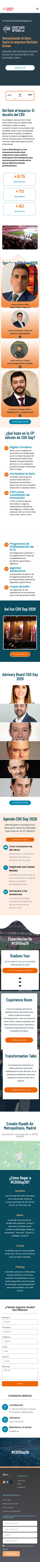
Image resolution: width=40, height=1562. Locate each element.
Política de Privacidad (14, 1549)
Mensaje (6, 1366)
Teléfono (6, 1337)
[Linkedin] (20, 337)
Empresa (6, 1327)
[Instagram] (4, 1482)
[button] (6, 632)
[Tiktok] (10, 1482)
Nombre (6, 1317)
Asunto (5, 1356)
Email (4, 1346)
